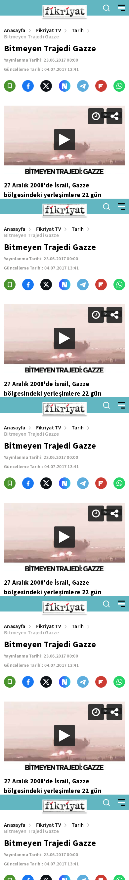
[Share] (118, 11)
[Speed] (100, 11)
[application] (64, 440)
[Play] (64, 440)
